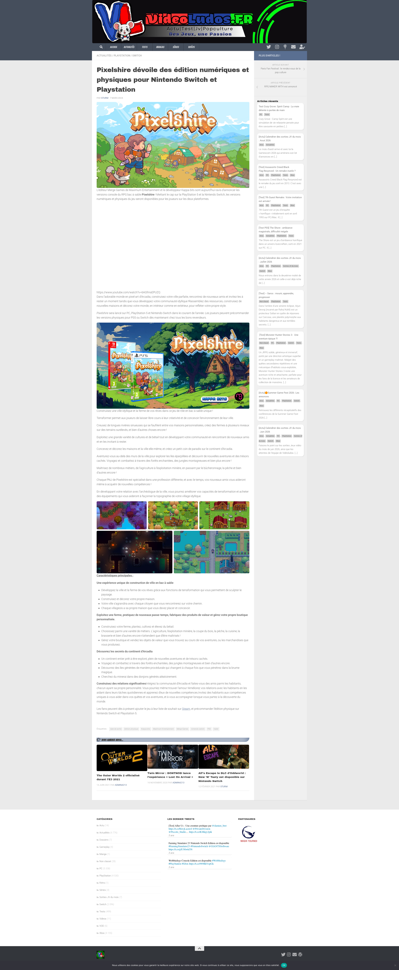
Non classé (264, 301)
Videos (102, 918)
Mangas (160, 47)
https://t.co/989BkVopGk (201, 863)
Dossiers (103, 839)
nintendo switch (197, 729)
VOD (101, 925)
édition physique (131, 729)
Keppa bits (145, 729)
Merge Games (182, 729)
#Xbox (185, 863)
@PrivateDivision (201, 828)
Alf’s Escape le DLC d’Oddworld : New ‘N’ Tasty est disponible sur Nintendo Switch (222, 777)
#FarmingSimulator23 (179, 846)
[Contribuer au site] (300, 954)
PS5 (209, 729)
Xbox (292, 175)
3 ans (171, 835)
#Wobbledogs (219, 860)
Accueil (113, 47)
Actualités (129, 47)
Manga (102, 854)
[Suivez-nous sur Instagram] (277, 47)
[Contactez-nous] (293, 47)
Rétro (102, 882)
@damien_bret (219, 825)
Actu (261, 145)
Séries (176, 47)
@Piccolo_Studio (177, 831)
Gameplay (104, 847)
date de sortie (115, 729)
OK (284, 965)
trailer (216, 729)
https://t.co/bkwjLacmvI (180, 828)
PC (261, 115)
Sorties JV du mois (290, 266)
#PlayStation (175, 863)
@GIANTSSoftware (219, 846)
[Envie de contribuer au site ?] (301, 47)
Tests (144, 47)
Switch (137, 55)
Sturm (104, 98)
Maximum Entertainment (163, 729)
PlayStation (122, 55)
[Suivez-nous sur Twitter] (269, 47)
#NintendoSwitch (199, 846)
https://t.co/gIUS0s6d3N (180, 849)
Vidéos (191, 47)
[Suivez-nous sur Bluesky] (285, 47)
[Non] (395, 965)
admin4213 (121, 785)
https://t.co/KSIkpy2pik (200, 831)
